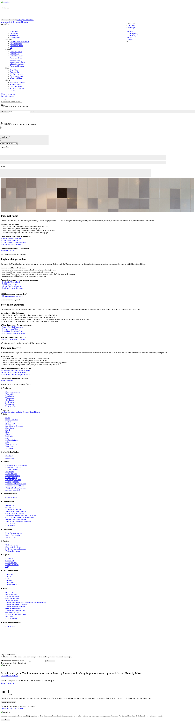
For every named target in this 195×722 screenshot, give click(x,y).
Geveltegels (14, 33)
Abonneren (50, 661)
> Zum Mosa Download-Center (12, 331)
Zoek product (132, 25)
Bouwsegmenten (16, 44)
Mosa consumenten (8, 94)
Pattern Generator (16, 56)
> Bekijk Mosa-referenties (10, 284)
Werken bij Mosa (16, 78)
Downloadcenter (16, 52)
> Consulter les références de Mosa (13, 372)
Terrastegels (14, 35)
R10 (2, 137)
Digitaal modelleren (17, 64)
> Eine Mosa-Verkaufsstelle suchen (13, 333)
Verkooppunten (15, 84)
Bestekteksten (15, 60)
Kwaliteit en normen (17, 74)
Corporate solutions (17, 76)
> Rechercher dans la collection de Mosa (15, 370)
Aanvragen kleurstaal (9, 20)
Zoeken (33, 112)
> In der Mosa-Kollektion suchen (12, 327)
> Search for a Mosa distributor (12, 244)
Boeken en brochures (17, 62)
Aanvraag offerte (16, 58)
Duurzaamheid (15, 72)
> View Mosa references (9, 240)
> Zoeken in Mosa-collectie (10, 282)
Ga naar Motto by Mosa (9, 676)
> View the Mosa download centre (13, 242)
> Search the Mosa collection (11, 238)
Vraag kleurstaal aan (8, 683)
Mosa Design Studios (17, 82)
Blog (11, 48)
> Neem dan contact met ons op (12, 296)
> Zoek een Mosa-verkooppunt (12, 288)
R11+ (7, 137)
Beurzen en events (16, 46)
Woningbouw (15, 38)
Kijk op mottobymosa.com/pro (12, 708)
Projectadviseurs (16, 86)
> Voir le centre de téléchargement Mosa (15, 374)
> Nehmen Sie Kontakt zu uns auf (13, 339)
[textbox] (11, 101)
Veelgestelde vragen (17, 88)
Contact (12, 90)
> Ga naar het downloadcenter (11, 286)
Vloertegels (132, 28)
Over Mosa (14, 70)
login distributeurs (7, 96)
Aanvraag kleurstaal (17, 66)
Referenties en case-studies (19, 42)
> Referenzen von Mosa (9, 329)
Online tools (14, 54)
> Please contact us (7, 250)
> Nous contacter (7, 380)
